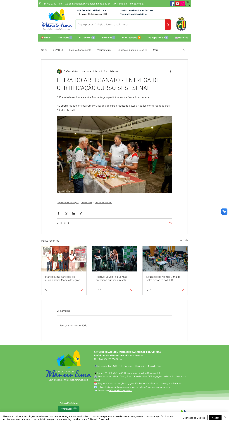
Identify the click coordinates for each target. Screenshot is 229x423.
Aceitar (215, 417)
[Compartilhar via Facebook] (58, 213)
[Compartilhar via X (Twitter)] (65, 213)
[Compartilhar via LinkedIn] (73, 213)
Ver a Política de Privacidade (96, 419)
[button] (65, 38)
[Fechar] (225, 418)
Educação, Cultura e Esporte (132, 50)
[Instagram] (182, 3)
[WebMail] (187, 3)
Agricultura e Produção (68, 202)
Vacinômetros (104, 50)
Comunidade (86, 202)
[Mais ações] (170, 71)
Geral (44, 50)
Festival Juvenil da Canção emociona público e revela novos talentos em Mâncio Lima (114, 278)
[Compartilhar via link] (81, 213)
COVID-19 (58, 50)
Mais (155, 50)
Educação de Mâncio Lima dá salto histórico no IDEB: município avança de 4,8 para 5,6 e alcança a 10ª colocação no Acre (163, 278)
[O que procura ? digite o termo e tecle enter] (168, 24)
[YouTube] (177, 3)
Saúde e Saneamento (80, 50)
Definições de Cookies (194, 417)
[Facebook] (172, 3)
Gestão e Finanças (103, 202)
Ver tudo (184, 240)
